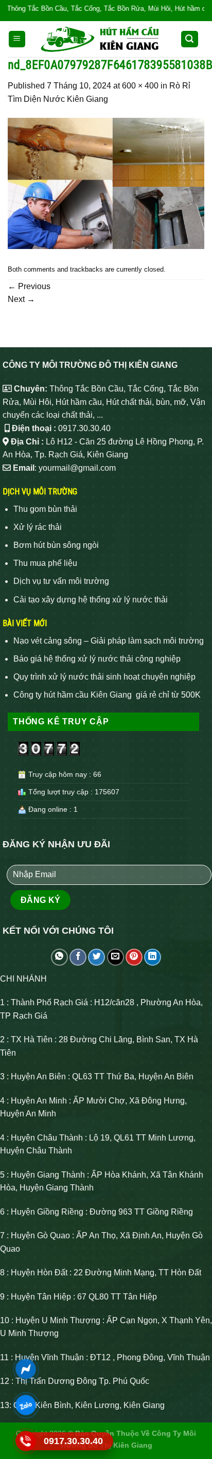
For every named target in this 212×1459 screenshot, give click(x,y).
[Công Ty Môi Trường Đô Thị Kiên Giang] (100, 39)
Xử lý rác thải (37, 527)
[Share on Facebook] (77, 957)
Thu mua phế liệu (45, 563)
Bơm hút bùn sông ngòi (56, 545)
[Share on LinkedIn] (152, 957)
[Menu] (17, 39)
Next (21, 299)
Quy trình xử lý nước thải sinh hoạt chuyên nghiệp (104, 676)
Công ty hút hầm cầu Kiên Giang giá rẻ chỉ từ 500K (107, 694)
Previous (29, 286)
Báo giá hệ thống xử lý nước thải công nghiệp (97, 658)
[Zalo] (26, 1405)
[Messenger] (26, 1369)
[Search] (190, 39)
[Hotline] (26, 1441)
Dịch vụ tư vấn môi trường (61, 581)
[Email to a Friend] (115, 957)
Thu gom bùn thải (45, 509)
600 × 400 (140, 85)
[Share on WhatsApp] (59, 957)
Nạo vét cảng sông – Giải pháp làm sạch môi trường (108, 640)
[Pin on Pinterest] (134, 957)
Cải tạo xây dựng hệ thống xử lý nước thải (90, 599)
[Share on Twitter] (96, 957)
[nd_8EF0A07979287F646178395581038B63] (106, 183)
